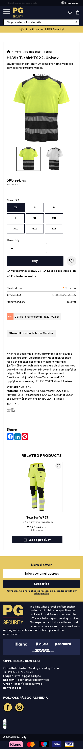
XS (16, 207)
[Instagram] (20, 708)
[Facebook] (8, 708)
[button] (6, 11)
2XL (54, 218)
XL (35, 218)
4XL (34, 228)
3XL (15, 228)
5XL (54, 228)
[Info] (37, 539)
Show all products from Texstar (31, 333)
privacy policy (41, 593)
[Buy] (35, 261)
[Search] (76, 22)
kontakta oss (12, 688)
